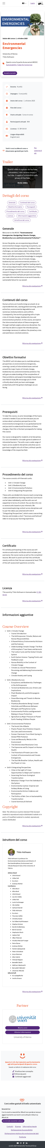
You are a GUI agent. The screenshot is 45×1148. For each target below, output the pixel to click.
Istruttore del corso (21, 220)
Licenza (10, 216)
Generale (12, 202)
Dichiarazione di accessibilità (21, 1130)
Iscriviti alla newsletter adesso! (13, 1121)
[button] (24, 3)
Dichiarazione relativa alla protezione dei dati (22, 1133)
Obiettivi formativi (15, 207)
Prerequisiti (31, 207)
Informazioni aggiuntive (27, 216)
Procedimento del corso (15, 211)
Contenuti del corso (27, 202)
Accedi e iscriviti (10, 73)
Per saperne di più (38, 150)
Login (32, 3)
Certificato (33, 211)
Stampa (18, 1126)
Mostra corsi (22, 1028)
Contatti (10, 1126)
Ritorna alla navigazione (31, 286)
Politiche (22, 1137)
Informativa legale (30, 1126)
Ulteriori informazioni (22, 1032)
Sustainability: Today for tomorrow (19, 65)
